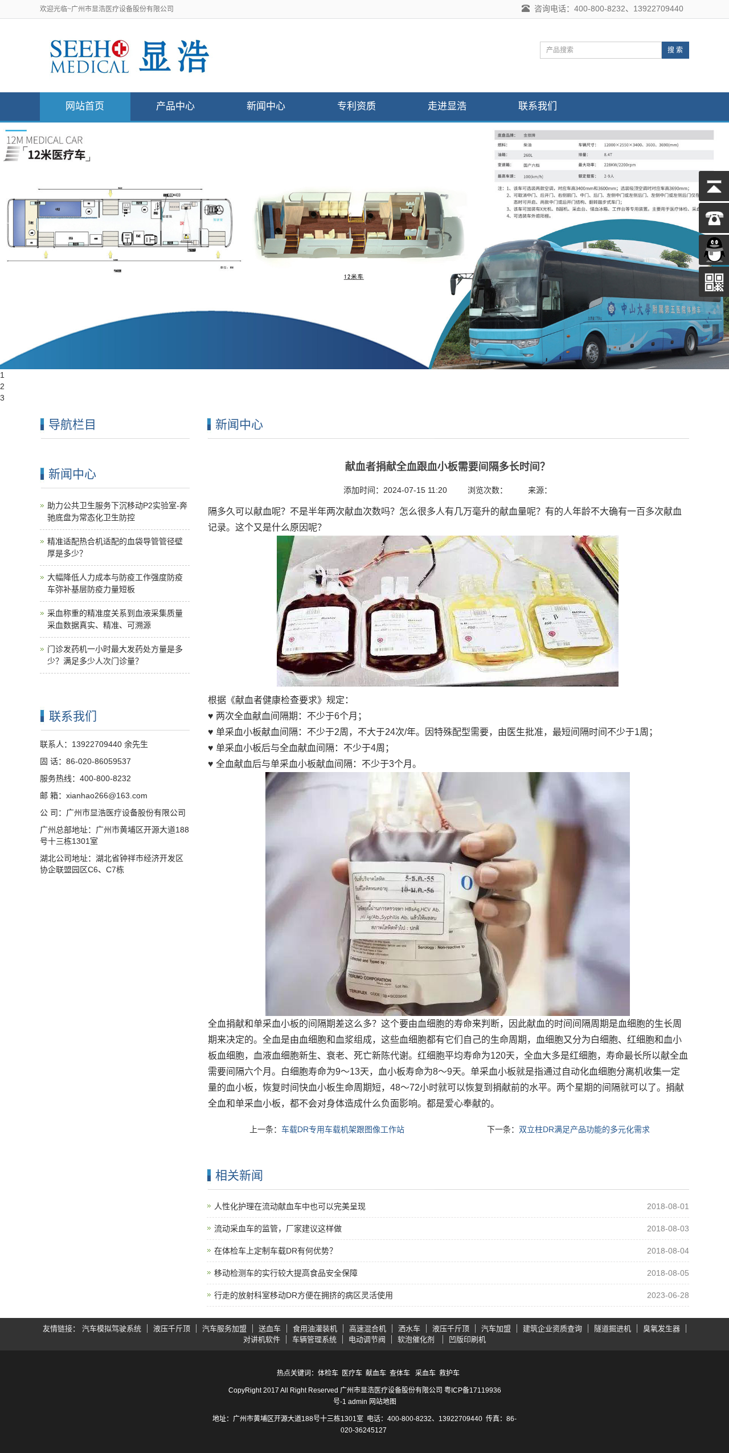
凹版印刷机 (467, 1339)
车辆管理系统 (314, 1339)
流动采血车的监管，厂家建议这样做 (278, 1228)
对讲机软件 (261, 1339)
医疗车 (352, 1373)
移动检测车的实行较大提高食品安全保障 (286, 1273)
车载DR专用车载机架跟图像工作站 (342, 1129)
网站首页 (84, 106)
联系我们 (537, 106)
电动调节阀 (367, 1339)
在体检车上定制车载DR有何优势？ (275, 1250)
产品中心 (175, 106)
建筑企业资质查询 (552, 1328)
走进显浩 (447, 106)
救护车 (449, 1373)
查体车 (400, 1373)
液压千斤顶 (171, 1328)
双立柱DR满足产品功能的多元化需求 (584, 1129)
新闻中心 (266, 106)
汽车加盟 (496, 1328)
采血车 (425, 1373)
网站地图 (382, 1402)
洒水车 (409, 1328)
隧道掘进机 (612, 1328)
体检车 (328, 1373)
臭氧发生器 (661, 1328)
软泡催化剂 (417, 1339)
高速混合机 (367, 1328)
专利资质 (356, 106)
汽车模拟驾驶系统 (111, 1328)
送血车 (270, 1328)
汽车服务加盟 (224, 1328)
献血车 (376, 1373)
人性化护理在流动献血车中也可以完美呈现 (290, 1206)
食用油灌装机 (315, 1328)
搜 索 (675, 50)
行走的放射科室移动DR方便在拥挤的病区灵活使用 (303, 1295)
